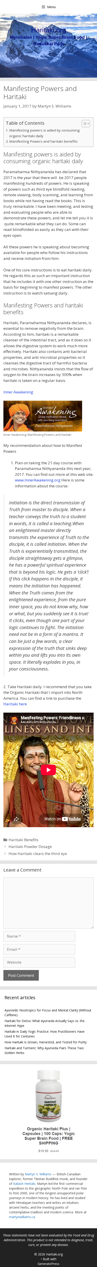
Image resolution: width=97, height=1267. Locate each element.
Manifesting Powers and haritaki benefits (43, 141)
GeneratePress (48, 1264)
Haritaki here (15, 704)
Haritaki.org (48, 30)
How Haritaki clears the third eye (38, 853)
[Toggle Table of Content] (83, 123)
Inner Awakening (18, 392)
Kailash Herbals (24, 1183)
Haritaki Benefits (23, 839)
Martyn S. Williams (38, 1174)
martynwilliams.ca (22, 1217)
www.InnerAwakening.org (37, 480)
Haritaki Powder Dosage (30, 846)
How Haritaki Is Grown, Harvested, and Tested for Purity (46, 1042)
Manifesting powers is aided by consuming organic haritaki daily (44, 133)
